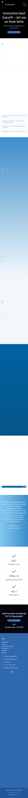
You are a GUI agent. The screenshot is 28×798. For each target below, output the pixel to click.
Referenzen (5, 648)
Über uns (4, 644)
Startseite (5, 642)
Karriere (4, 652)
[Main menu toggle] (24, 4)
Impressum (17, 792)
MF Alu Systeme (9, 4)
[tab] (14, 116)
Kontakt (4, 650)
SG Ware (17, 794)
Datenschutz (11, 792)
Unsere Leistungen (7, 646)
